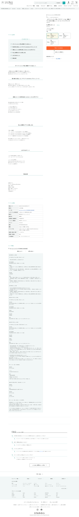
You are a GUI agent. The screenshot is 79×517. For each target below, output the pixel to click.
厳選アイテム (49, 5)
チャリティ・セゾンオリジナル (61, 486)
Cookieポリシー (56, 504)
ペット (24, 486)
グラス (32, 8)
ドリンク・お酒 (14, 484)
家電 (12, 483)
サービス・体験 (36, 486)
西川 (57, 495)
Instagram (37, 509)
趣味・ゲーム (36, 484)
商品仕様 (14, 58)
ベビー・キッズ (14, 486)
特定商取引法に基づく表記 (45, 504)
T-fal (57, 494)
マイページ (75, 5)
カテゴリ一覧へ (63, 488)
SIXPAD (13, 494)
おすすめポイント (16, 55)
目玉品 (37, 5)
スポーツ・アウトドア (26, 484)
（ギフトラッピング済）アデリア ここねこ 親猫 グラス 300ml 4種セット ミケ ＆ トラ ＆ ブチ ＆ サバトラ (55, 8)
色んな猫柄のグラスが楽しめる (19, 52)
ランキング (43, 5)
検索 (64, 3)
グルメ (46, 483)
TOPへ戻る (38, 474)
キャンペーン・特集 (31, 5)
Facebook (41, 509)
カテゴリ (13, 8)
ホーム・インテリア (48, 484)
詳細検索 (58, 2)
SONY (24, 497)
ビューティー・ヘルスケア (27, 483)
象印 (23, 495)
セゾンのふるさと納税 (35, 506)
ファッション (58, 484)
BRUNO (46, 497)
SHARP (13, 495)
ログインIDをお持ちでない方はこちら (31, 502)
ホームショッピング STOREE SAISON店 (26, 210)
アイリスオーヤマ (48, 495)
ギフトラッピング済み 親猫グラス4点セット (22, 44)
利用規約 (15, 504)
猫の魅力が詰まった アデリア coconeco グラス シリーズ (25, 46)
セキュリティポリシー (35, 504)
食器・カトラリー (25, 8)
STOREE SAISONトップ (5, 8)
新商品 (55, 5)
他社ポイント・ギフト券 (49, 486)
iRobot (35, 497)
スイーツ (57, 483)
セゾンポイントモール (46, 506)
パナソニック (14, 497)
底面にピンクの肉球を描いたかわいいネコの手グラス (24, 49)
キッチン (18, 8)
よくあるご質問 (54, 502)
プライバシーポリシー (24, 504)
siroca (35, 494)
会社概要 (64, 504)
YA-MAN (46, 494)
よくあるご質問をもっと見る (39, 465)
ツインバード (36, 495)
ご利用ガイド (63, 478)
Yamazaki (57, 497)
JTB (23, 494)
